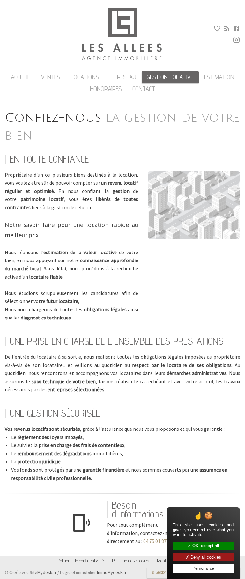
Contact (143, 89)
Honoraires (106, 89)
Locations (85, 77)
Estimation (219, 77)
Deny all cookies (205, 557)
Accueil (20, 77)
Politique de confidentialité (80, 561)
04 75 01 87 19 (158, 541)
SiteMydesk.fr (43, 572)
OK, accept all (205, 545)
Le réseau (123, 77)
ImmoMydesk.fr (112, 572)
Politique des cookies (130, 561)
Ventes (50, 77)
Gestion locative (170, 77)
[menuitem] (21, 77)
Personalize (203, 568)
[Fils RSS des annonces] (226, 29)
